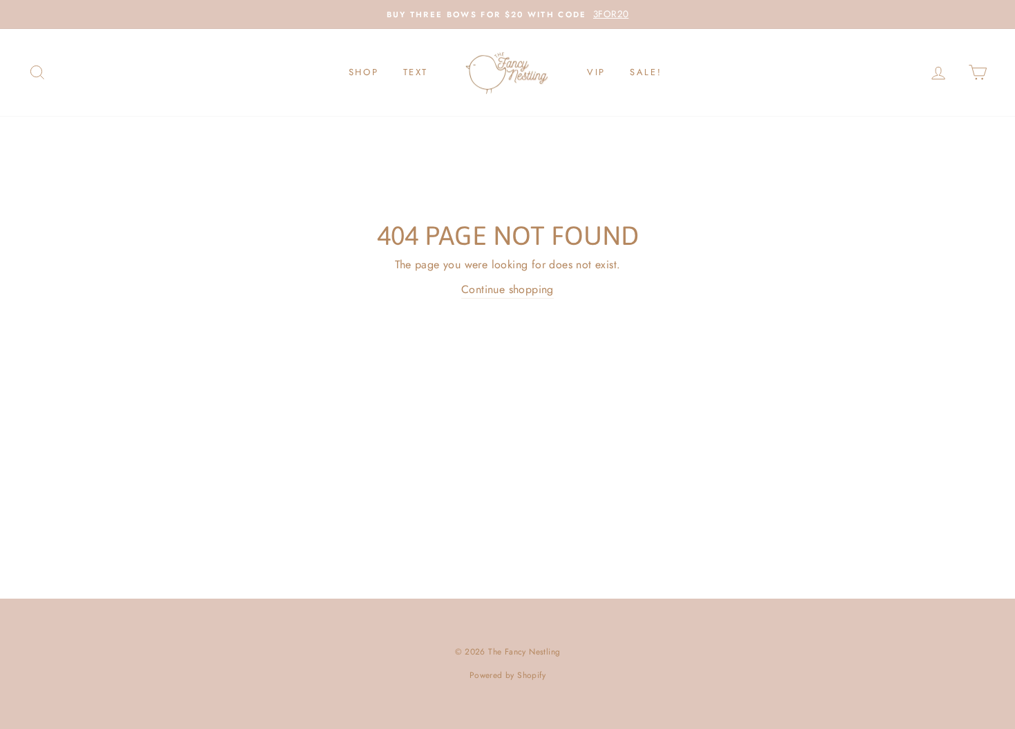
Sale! (645, 72)
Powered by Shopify (507, 675)
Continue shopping (507, 289)
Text (415, 72)
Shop (363, 72)
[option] (507, 14)
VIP (596, 72)
